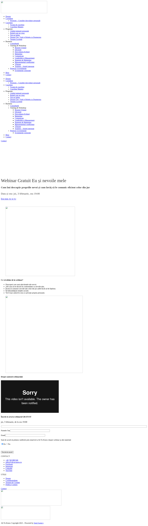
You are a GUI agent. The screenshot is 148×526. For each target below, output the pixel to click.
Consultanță (14, 44)
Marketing (18, 54)
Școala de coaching (17, 25)
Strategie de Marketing (23, 60)
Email (3, 435)
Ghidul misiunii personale (19, 31)
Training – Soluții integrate (24, 66)
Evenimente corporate (23, 71)
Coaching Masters (16, 27)
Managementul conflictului (24, 62)
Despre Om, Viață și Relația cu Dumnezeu (25, 37)
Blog (7, 73)
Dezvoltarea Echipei (22, 52)
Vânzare (18, 64)
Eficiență (18, 50)
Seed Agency (39, 523)
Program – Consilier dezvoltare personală (25, 21)
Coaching (9, 23)
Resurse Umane (20, 48)
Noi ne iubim (15, 35)
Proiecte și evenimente (18, 68)
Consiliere (9, 19)
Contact (8, 75)
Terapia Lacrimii (16, 39)
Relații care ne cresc (17, 33)
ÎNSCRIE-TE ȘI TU (8, 199)
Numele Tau (5, 431)
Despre (8, 16)
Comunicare (19, 56)
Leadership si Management (24, 58)
